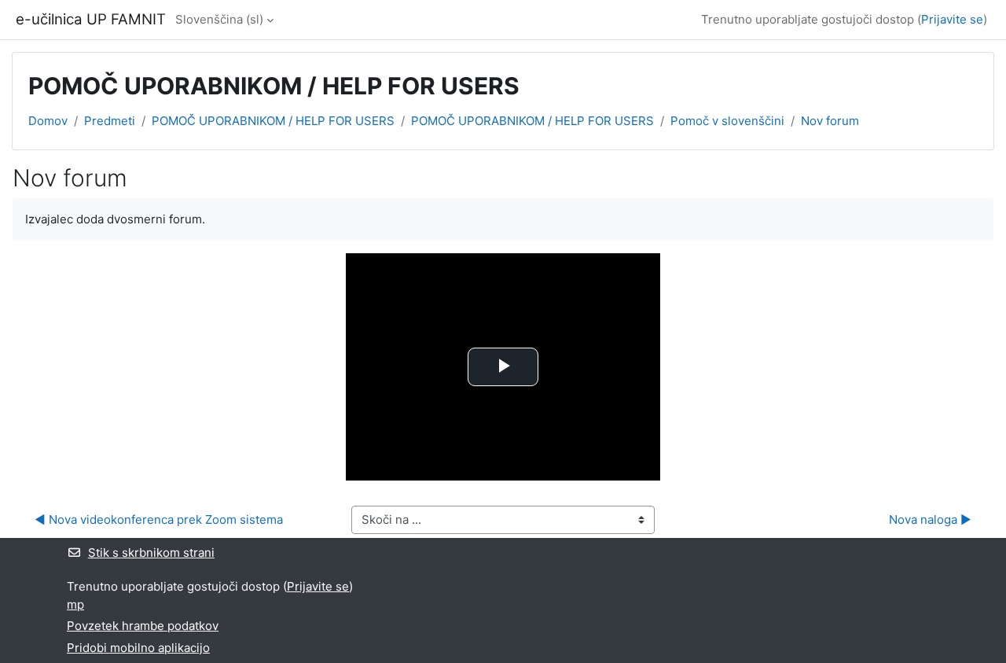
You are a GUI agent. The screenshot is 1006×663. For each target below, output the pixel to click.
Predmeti (109, 120)
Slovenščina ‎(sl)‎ (219, 19)
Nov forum (830, 120)
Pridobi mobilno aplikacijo (138, 647)
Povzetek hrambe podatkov (142, 625)
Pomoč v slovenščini (727, 120)
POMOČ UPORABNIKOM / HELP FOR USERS (273, 120)
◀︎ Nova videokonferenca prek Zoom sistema (159, 519)
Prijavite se (952, 19)
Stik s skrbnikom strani (151, 552)
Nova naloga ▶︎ (930, 519)
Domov (48, 120)
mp (75, 604)
